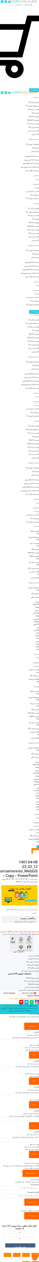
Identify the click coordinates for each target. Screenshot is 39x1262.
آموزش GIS (35, 113)
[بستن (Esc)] (7, 1255)
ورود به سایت (31, 1026)
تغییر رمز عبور (31, 1202)
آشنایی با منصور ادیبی (32, 191)
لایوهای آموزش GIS (33, 965)
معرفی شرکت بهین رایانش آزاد (30, 971)
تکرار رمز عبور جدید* (33, 1192)
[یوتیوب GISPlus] (21, 1002)
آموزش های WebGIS (32, 978)
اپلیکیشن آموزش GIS (32, 198)
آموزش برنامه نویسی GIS (31, 981)
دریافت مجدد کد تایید (32, 1050)
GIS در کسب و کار (33, 131)
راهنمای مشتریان (34, 956)
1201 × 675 (14, 879)
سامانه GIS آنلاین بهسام (31, 160)
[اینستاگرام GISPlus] (37, 1002)
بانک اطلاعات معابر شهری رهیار (30, 167)
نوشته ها (36, 97)
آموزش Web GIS (34, 117)
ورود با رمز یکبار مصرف (32, 1074)
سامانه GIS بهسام (33, 959)
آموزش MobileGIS (33, 984)
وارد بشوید (18, 921)
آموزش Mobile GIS (33, 120)
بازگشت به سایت (30, 1173)
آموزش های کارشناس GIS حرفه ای (29, 990)
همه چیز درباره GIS (33, 109)
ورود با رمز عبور (34, 1045)
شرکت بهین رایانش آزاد (9, 1005)
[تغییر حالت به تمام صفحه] (26, 1255)
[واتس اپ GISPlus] (32, 1002)
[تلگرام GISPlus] (26, 1002)
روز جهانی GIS (34, 195)
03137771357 (19, 5)
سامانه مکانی (35, 151)
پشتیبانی (36, 176)
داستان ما (36, 184)
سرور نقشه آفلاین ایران (32, 171)
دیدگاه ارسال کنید (10, 909)
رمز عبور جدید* (35, 1184)
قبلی (35, 913)
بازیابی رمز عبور (34, 1076)
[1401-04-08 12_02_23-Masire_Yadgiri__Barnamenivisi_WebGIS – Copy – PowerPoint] (19, 895)
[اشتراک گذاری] (17, 1255)
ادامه (34, 1055)
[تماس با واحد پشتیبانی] (34, 1257)
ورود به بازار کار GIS (33, 124)
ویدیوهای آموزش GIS (32, 106)
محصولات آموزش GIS (32, 144)
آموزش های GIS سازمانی (31, 987)
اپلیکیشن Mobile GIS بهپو (31, 163)
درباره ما (36, 188)
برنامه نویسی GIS (33, 127)
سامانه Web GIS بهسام (32, 156)
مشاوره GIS (35, 148)
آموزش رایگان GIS (33, 102)
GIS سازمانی (35, 134)
